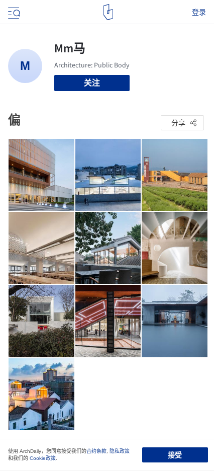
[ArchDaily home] (108, 12)
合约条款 (96, 451)
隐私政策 (120, 451)
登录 (199, 12)
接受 (175, 455)
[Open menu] (13, 12)
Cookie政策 (43, 458)
